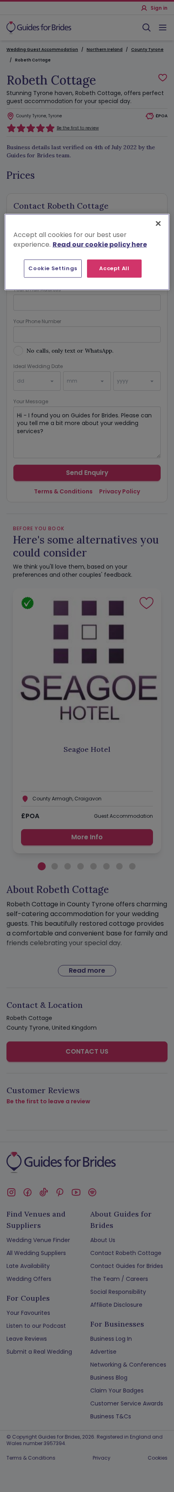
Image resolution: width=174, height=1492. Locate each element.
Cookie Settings (52, 268)
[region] (87, 252)
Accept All (114, 268)
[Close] (158, 224)
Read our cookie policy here (100, 244)
